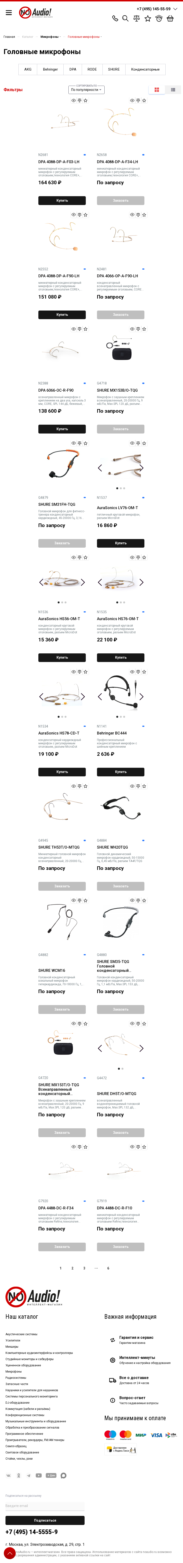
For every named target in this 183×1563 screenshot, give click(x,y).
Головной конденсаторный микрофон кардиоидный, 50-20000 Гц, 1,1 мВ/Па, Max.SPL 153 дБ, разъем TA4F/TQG (120, 981)
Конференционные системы (24, 1415)
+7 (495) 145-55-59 (153, 9)
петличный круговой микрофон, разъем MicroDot (118, 516)
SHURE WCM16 (51, 970)
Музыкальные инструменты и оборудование (35, 1421)
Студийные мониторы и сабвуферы (29, 1359)
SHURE (114, 69)
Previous (100, 468)
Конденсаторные (145, 69)
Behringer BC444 (112, 733)
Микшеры (11, 1346)
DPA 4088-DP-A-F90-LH (58, 276)
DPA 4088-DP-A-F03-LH (58, 162)
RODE (92, 69)
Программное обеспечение (24, 1433)
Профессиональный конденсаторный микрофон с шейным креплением (117, 743)
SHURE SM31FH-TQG (56, 504)
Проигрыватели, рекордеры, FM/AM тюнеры (34, 1440)
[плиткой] (157, 89)
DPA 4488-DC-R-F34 (55, 1208)
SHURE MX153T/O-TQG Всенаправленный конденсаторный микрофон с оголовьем (60, 1089)
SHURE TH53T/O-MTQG (59, 847)
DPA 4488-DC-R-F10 (114, 1208)
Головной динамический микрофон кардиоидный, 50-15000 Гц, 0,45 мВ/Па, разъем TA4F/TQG (120, 857)
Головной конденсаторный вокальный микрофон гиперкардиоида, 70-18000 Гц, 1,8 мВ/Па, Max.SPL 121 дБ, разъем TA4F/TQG (61, 981)
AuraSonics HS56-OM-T (59, 619)
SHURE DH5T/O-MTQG (116, 1094)
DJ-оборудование (17, 1402)
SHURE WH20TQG (112, 847)
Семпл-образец (15, 1446)
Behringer (50, 69)
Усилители (12, 1340)
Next (141, 468)
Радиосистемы (15, 1377)
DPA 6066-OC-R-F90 (55, 390)
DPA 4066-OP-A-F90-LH (117, 276)
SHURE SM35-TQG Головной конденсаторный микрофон (113, 966)
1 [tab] (117, 488)
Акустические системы (21, 1334)
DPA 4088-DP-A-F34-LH (117, 162)
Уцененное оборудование (23, 1365)
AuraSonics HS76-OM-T (118, 619)
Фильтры (13, 89)
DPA (72, 69)
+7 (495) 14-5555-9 (31, 1532)
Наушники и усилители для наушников (31, 1390)
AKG (27, 69)
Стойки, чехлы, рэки (19, 1458)
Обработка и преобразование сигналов (32, 1427)
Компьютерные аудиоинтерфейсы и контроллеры (39, 1353)
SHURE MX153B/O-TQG (117, 390)
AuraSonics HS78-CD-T (58, 733)
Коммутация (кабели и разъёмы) (27, 1409)
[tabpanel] (120, 465)
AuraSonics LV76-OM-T (117, 508)
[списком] (173, 89)
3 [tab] (124, 488)
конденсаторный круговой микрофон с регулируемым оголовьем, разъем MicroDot (57, 629)
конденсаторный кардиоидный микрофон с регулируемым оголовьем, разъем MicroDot (59, 743)
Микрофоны (13, 1371)
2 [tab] (121, 488)
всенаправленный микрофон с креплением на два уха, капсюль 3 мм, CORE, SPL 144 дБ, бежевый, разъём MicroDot (62, 400)
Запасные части (16, 1384)
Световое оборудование (22, 1452)
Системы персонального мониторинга (31, 1396)
